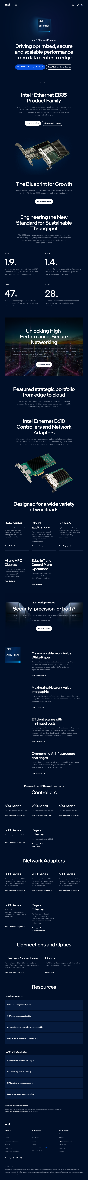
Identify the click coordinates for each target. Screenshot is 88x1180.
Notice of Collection (38, 1151)
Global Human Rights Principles (61, 1172)
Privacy (34, 1141)
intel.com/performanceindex (45, 1171)
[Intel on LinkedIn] (13, 1158)
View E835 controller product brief (30, 67)
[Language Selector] (77, 4)
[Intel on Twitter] (9, 1158)
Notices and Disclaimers (68, 1171)
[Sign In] (73, 4)
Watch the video (44, 365)
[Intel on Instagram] (21, 1158)
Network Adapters (60, 444)
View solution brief (44, 201)
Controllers (44, 444)
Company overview (10, 1134)
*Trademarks (35, 1137)
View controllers (33, 123)
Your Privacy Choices (38, 1148)
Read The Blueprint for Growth (59, 67)
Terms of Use (36, 1134)
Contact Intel (62, 1144)
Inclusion (7, 1144)
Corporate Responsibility (12, 1141)
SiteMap (61, 1152)
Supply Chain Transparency (13, 1152)
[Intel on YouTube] (17, 1158)
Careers (7, 1137)
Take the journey (44, 628)
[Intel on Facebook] (6, 1158)
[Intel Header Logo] (7, 4)
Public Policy (8, 1148)
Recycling (62, 1148)
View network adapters (52, 123)
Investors (61, 1137)
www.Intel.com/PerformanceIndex (16, 1111)
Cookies (34, 1144)
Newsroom (62, 1134)
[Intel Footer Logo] (7, 1124)
